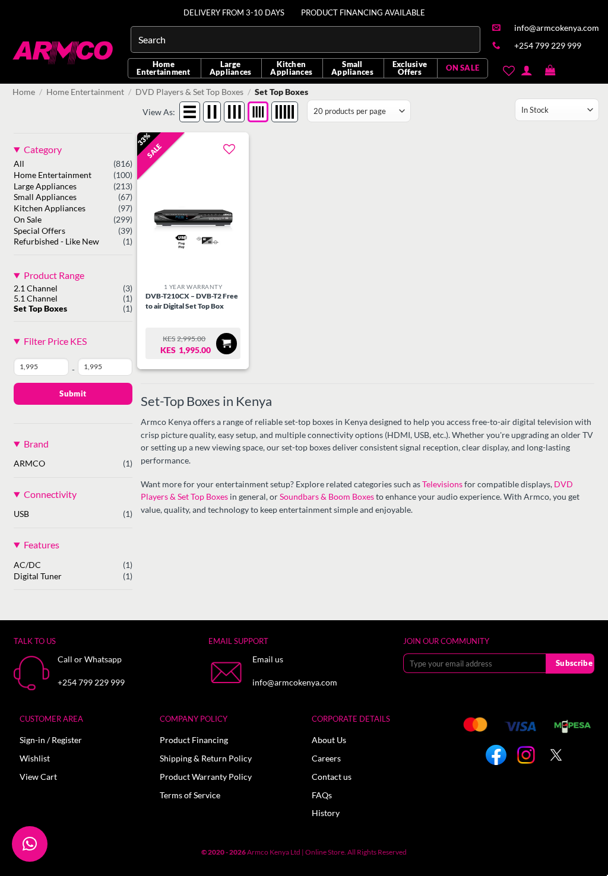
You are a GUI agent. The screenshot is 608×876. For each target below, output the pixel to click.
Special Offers (39, 231)
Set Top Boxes (40, 308)
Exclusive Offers (409, 68)
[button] (550, 71)
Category (43, 149)
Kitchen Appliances (291, 68)
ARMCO (29, 463)
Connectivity (50, 494)
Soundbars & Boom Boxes (327, 497)
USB (21, 514)
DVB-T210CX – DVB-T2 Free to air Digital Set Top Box (191, 300)
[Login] (526, 70)
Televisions (442, 484)
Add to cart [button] (226, 343)
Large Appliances (231, 68)
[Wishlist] (509, 70)
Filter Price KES (55, 341)
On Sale (28, 219)
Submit (72, 393)
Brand (36, 443)
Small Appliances (352, 68)
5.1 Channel (36, 298)
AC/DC (27, 565)
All (19, 164)
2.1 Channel (36, 288)
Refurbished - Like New (56, 241)
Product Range (54, 275)
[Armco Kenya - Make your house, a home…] (64, 53)
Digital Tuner (38, 576)
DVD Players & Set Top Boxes (189, 92)
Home (23, 92)
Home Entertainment (163, 68)
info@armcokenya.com (294, 682)
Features (41, 544)
